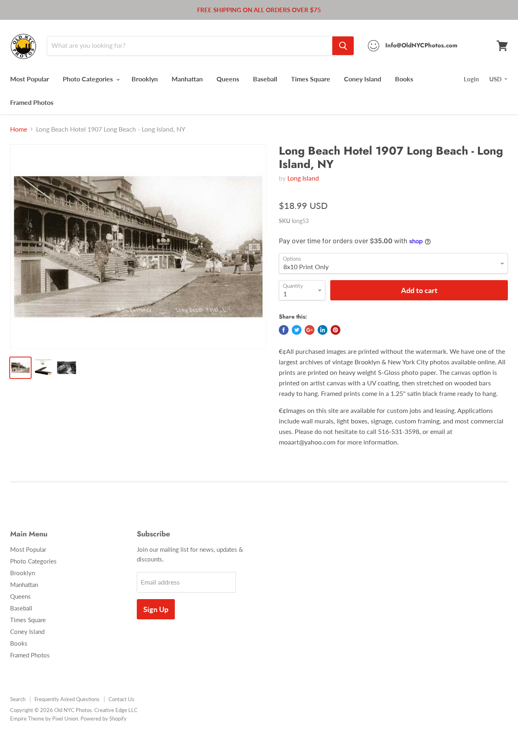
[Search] (343, 45)
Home (18, 129)
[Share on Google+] (309, 330)
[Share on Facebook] (284, 330)
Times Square (310, 79)
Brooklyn (145, 79)
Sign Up (155, 609)
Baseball (265, 79)
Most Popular (29, 79)
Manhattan (187, 79)
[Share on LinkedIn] (322, 330)
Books (404, 79)
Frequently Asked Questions (67, 699)
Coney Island (362, 79)
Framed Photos (31, 102)
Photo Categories (89, 79)
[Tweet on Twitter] (296, 330)
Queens (228, 79)
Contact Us (121, 699)
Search (17, 699)
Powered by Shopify (104, 718)
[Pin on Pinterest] (335, 330)
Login (471, 79)
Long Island (303, 178)
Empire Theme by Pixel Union (44, 718)
